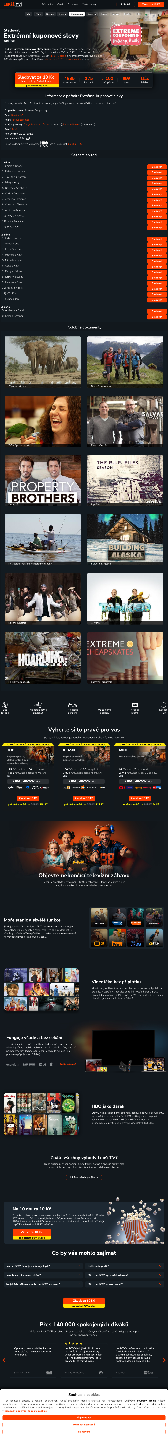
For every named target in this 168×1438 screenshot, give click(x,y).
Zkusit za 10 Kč (151, 4)
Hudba (127, 14)
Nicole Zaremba (20, 119)
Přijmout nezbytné (84, 1424)
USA (14, 129)
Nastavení (84, 1431)
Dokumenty (77, 14)
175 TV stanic (58, 56)
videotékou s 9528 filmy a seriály (62, 59)
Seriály (50, 14)
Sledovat (157, 167)
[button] (4, 1360)
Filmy (38, 14)
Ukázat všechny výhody (84, 1177)
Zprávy (115, 14)
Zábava (92, 14)
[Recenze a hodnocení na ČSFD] (28, 138)
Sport (104, 14)
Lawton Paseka (71, 124)
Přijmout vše (84, 1417)
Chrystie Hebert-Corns (36, 124)
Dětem (62, 14)
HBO (138, 14)
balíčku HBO (75, 144)
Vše (28, 14)
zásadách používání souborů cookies (25, 1411)
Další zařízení (68, 1064)
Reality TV (17, 115)
